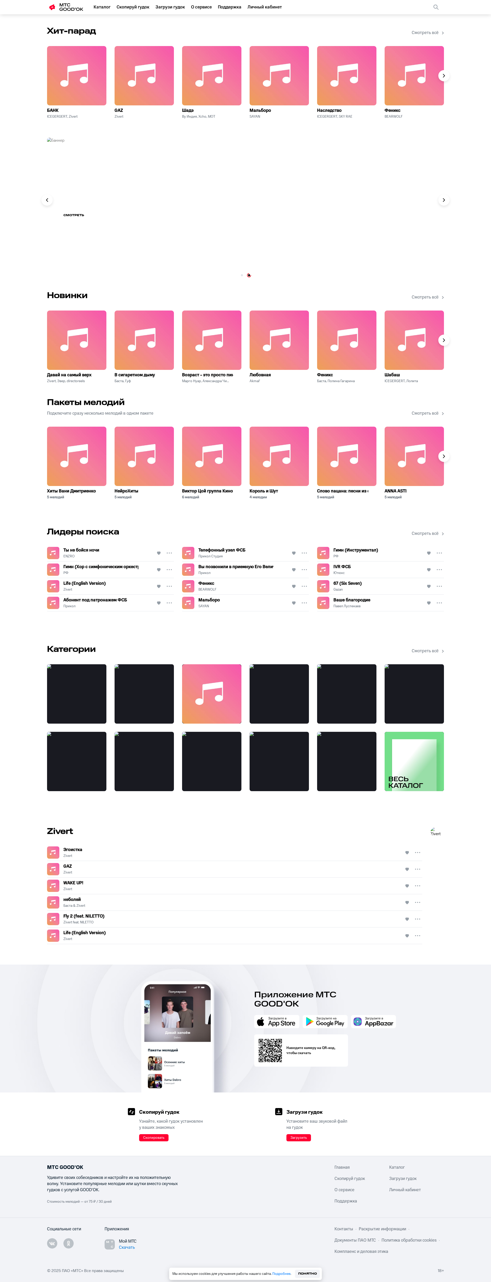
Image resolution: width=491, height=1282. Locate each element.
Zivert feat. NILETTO (78, 922)
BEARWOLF (394, 117)
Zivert (119, 117)
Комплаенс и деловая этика (361, 1251)
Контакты (343, 1229)
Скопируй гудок (133, 7)
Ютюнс (339, 573)
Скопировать (153, 1138)
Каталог (102, 7)
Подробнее (281, 1274)
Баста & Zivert (74, 906)
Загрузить (299, 1138)
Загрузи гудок (170, 7)
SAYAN (255, 117)
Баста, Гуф (123, 381)
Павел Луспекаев (347, 606)
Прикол (204, 573)
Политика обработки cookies (409, 1240)
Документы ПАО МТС (355, 1240)
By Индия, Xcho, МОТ (198, 117)
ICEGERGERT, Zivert (62, 117)
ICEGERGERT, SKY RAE (334, 117)
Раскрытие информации (382, 1229)
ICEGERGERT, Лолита (401, 381)
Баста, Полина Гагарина (336, 381)
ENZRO (69, 556)
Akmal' (255, 381)
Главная (342, 1167)
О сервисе (201, 7)
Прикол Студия (210, 556)
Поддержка (229, 7)
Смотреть (73, 215)
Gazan (338, 590)
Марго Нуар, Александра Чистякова (205, 381)
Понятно (307, 1274)
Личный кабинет (265, 7)
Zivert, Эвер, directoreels (66, 381)
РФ (335, 556)
